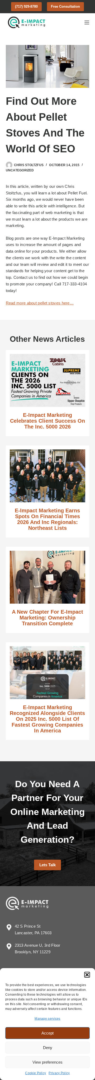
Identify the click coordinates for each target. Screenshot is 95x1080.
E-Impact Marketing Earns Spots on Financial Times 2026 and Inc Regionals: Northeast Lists (47, 519)
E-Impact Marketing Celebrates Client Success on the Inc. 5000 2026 (47, 421)
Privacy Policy (59, 1073)
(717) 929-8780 (26, 6)
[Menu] (86, 22)
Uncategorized (20, 170)
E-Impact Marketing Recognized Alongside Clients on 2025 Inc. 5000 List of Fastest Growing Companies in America (47, 718)
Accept (47, 1033)
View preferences (47, 1062)
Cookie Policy (35, 1073)
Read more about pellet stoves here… (40, 303)
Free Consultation (65, 6)
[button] (87, 974)
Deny (47, 1047)
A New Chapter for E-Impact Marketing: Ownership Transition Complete (47, 617)
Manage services (47, 1018)
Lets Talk (47, 865)
